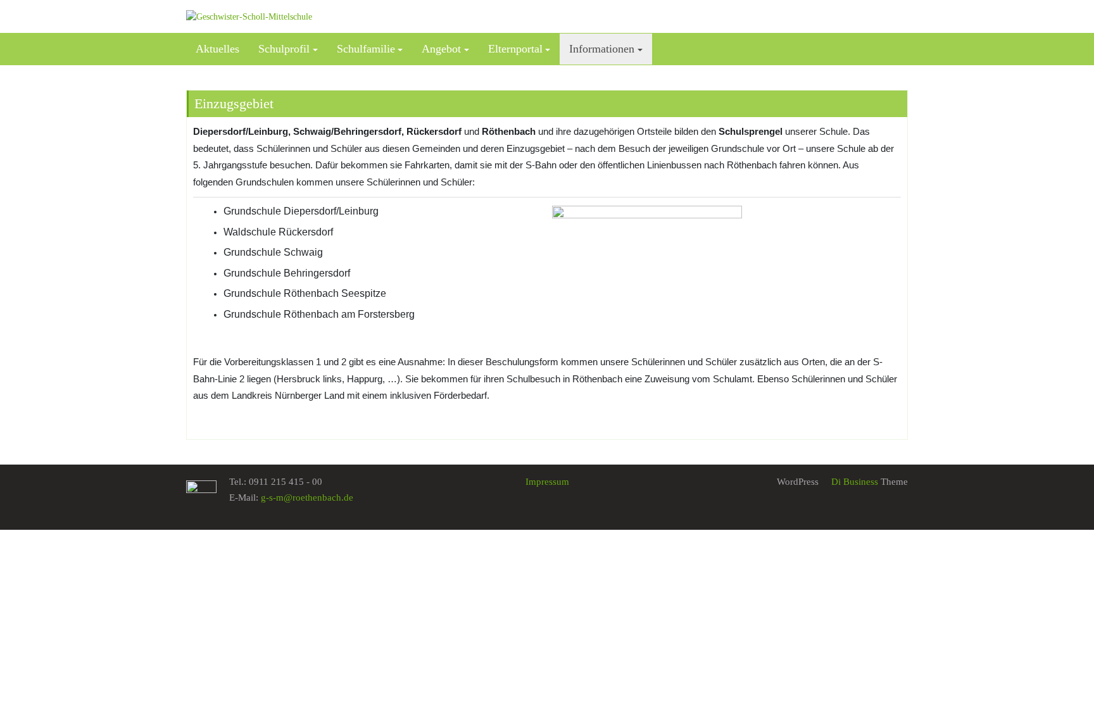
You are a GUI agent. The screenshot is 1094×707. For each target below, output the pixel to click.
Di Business (853, 482)
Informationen (601, 48)
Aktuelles (217, 48)
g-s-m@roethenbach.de (307, 497)
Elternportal (515, 48)
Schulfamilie (366, 48)
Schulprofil (284, 48)
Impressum (547, 482)
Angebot (441, 48)
